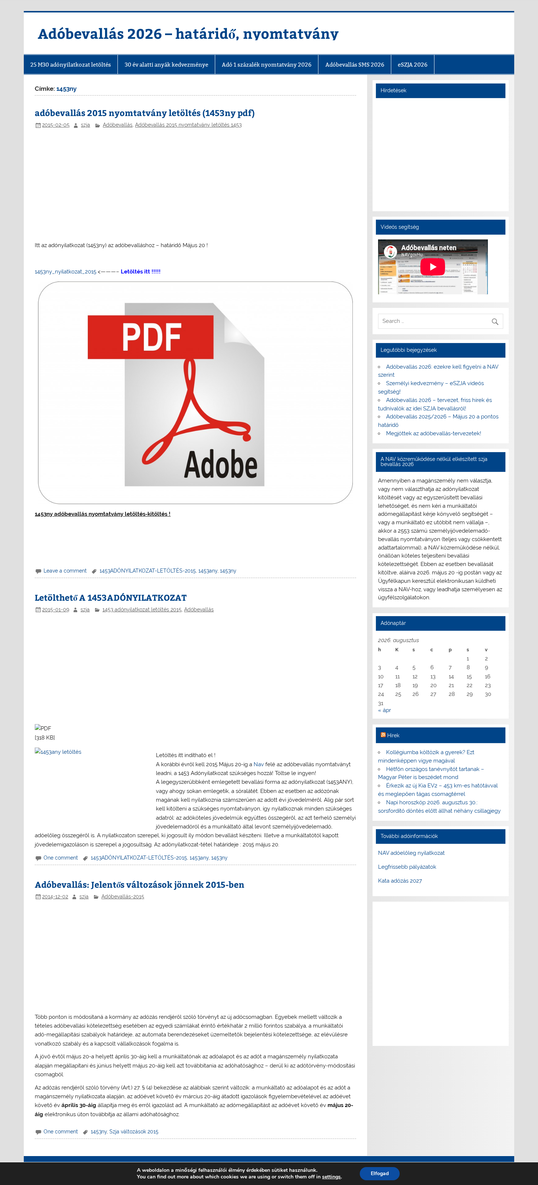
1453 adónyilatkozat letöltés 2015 (142, 609)
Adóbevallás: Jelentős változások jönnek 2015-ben (139, 884)
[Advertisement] (195, 185)
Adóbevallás (117, 125)
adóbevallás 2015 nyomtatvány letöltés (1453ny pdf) (145, 112)
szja (85, 125)
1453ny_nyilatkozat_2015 (65, 271)
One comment (61, 858)
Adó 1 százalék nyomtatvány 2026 (266, 64)
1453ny (228, 571)
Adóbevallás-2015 (122, 896)
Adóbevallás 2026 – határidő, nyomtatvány (188, 33)
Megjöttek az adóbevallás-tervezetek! (433, 433)
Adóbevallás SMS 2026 (354, 64)
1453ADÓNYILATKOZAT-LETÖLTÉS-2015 (148, 571)
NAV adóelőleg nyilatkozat (411, 853)
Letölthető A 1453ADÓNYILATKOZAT (111, 597)
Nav (259, 764)
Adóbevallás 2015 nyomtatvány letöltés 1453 (188, 125)
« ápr (384, 710)
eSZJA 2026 (412, 64)
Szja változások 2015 (133, 1131)
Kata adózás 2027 (400, 880)
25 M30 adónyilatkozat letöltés (70, 64)
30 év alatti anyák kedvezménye (166, 64)
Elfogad (380, 1173)
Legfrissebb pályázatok (407, 867)
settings (331, 1177)
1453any (207, 571)
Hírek (393, 735)
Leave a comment (65, 571)
